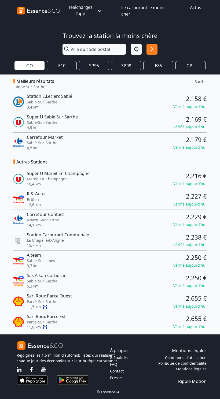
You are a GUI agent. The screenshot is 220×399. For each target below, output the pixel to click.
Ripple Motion (192, 381)
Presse (116, 377)
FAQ (113, 364)
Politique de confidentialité (182, 363)
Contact (117, 371)
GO (29, 66)
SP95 (94, 66)
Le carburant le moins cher (143, 11)
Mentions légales (191, 368)
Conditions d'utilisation (186, 357)
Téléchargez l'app (80, 10)
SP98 (126, 66)
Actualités (119, 357)
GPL (190, 66)
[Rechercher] (151, 49)
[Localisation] (136, 49)
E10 (61, 66)
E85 (158, 66)
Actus (195, 7)
